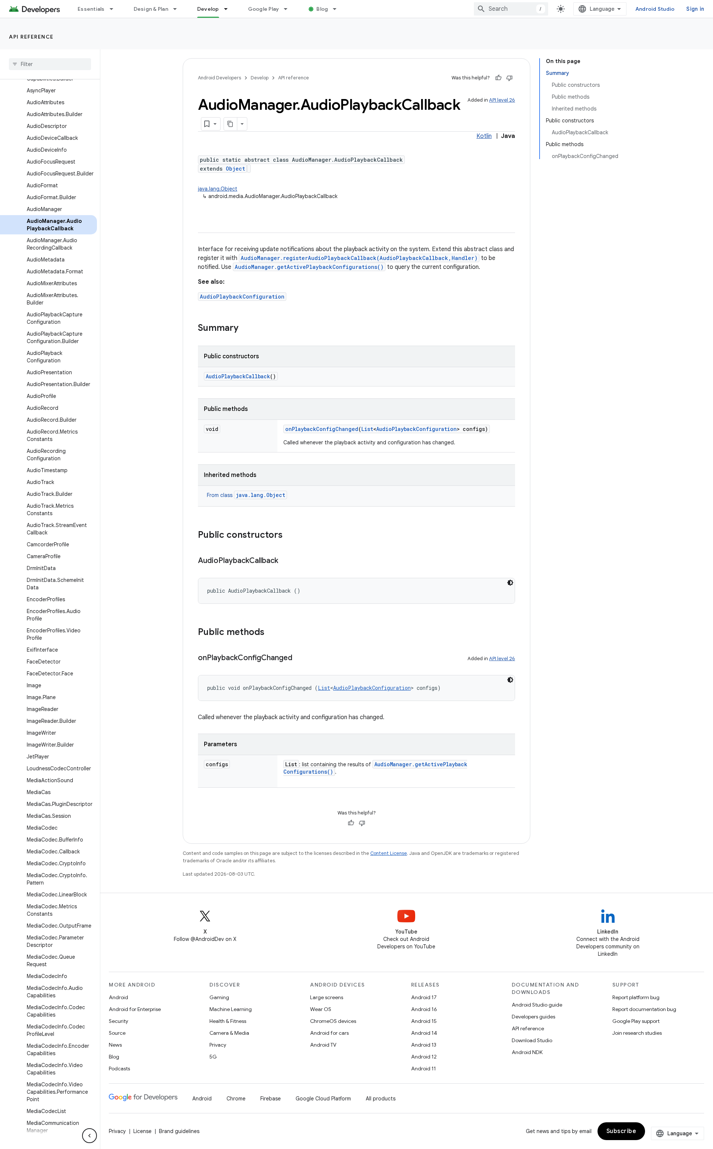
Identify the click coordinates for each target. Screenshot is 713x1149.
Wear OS (320, 1009)
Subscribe (621, 1131)
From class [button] (246, 495)
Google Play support (636, 1021)
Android (118, 997)
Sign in (695, 9)
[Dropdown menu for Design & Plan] (178, 9)
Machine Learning (230, 1009)
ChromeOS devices (333, 1021)
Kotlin (484, 136)
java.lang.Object (217, 188)
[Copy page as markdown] (230, 124)
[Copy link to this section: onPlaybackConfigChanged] (299, 658)
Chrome (236, 1098)
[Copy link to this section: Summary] (245, 328)
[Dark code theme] (510, 582)
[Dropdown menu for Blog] (338, 9)
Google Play (263, 9)
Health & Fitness (227, 1021)
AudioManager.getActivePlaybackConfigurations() (309, 266)
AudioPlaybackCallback (238, 376)
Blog (322, 9)
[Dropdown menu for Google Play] (289, 9)
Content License (388, 853)
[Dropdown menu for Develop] (229, 9)
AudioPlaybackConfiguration (242, 296)
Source (117, 1033)
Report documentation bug (644, 1009)
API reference (31, 36)
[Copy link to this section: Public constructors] (290, 535)
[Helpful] (498, 77)
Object (235, 168)
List (367, 428)
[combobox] (511, 9)
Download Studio (532, 1040)
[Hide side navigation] (89, 1135)
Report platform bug (636, 997)
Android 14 (424, 1033)
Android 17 (424, 997)
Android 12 (424, 1056)
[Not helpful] (509, 77)
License (142, 1131)
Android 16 (424, 1009)
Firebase (270, 1098)
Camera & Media (229, 1033)
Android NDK (527, 1052)
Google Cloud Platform (323, 1098)
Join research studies (637, 1033)
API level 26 (502, 100)
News (115, 1044)
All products (380, 1098)
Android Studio (655, 9)
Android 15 (424, 1021)
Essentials (91, 9)
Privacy (217, 1044)
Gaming (219, 997)
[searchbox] (50, 64)
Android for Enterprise (135, 1009)
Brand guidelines (179, 1131)
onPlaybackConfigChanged (321, 428)
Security (118, 1021)
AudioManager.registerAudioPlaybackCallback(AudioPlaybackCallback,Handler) (359, 257)
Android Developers (219, 78)
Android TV (323, 1044)
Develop (208, 9)
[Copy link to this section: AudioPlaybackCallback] (285, 561)
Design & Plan (151, 9)
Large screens (326, 997)
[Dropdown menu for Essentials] (115, 9)
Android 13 (423, 1044)
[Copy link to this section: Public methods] (271, 632)
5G (213, 1056)
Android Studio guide (537, 1004)
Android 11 (423, 1068)
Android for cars (329, 1033)
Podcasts (119, 1068)
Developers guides (533, 1016)
